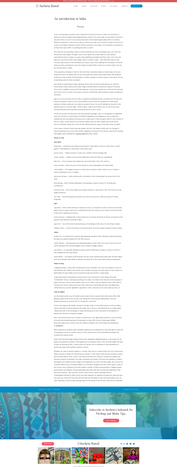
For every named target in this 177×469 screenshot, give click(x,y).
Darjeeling (59, 325)
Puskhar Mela (80, 134)
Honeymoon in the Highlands (130, 389)
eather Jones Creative (99, 466)
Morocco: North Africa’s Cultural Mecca (49, 389)
